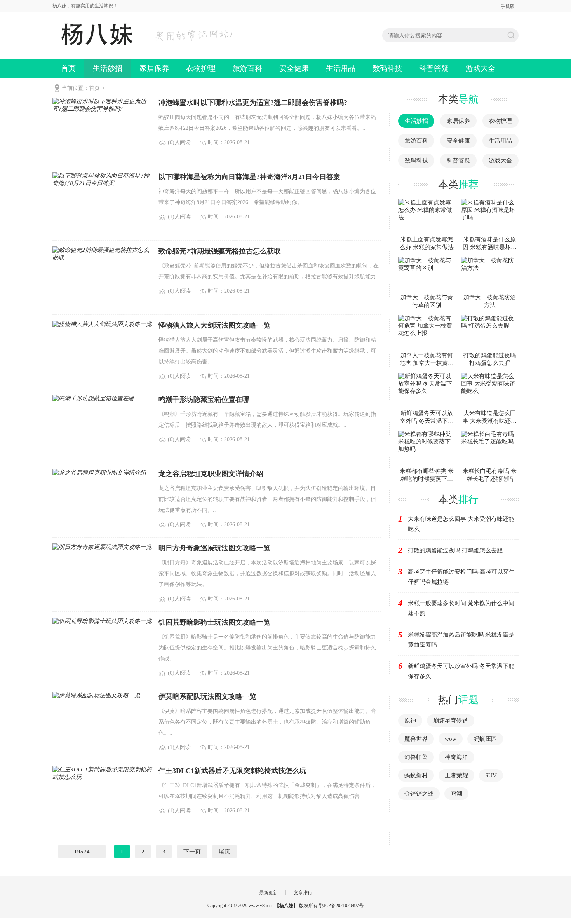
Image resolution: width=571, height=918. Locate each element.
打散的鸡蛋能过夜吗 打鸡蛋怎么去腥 (455, 550)
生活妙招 (107, 68)
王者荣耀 (456, 775)
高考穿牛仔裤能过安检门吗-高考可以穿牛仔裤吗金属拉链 (461, 577)
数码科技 (387, 68)
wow (450, 739)
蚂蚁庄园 (485, 739)
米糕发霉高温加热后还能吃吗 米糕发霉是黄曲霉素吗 (461, 640)
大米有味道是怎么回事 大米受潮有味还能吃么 (461, 524)
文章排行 (303, 892)
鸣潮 (456, 794)
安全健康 (294, 68)
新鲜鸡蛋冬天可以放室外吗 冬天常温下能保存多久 (461, 671)
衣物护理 (201, 68)
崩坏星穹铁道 (450, 720)
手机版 (508, 6)
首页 (68, 68)
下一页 (192, 851)
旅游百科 (247, 68)
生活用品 (340, 68)
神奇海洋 (456, 757)
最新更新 (268, 892)
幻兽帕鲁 (416, 757)
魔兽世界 (416, 739)
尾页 (224, 851)
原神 (410, 720)
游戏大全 (480, 68)
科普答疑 (434, 68)
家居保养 (154, 68)
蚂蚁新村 (416, 775)
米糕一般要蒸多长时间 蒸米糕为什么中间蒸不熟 (461, 608)
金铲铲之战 (418, 794)
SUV (491, 775)
